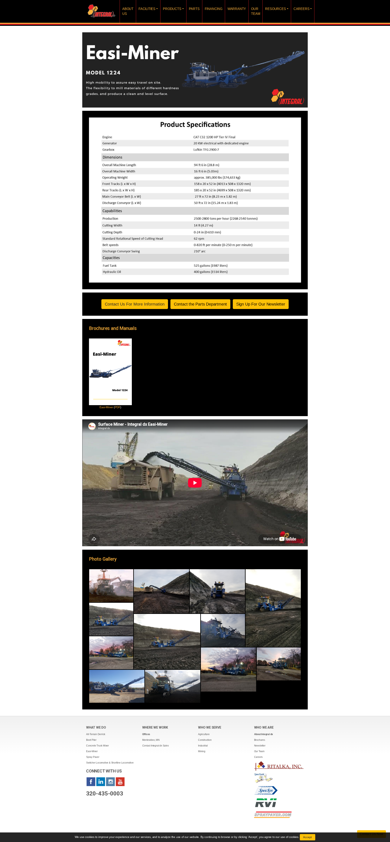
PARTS (194, 9)
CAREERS (302, 9)
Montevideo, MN (151, 740)
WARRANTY (237, 9)
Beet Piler (91, 740)
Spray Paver (92, 757)
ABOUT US (127, 11)
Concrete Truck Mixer (97, 745)
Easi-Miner (92, 751)
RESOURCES (275, 9)
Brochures (259, 740)
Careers (258, 757)
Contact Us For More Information (135, 304)
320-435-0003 (104, 793)
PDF (117, 407)
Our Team (259, 751)
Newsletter (259, 745)
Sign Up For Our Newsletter (260, 304)
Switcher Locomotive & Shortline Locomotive (110, 762)
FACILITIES (147, 9)
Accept (307, 837)
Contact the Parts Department (200, 304)
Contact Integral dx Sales (155, 745)
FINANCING (213, 9)
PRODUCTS (172, 9)
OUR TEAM (255, 11)
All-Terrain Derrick (95, 734)
